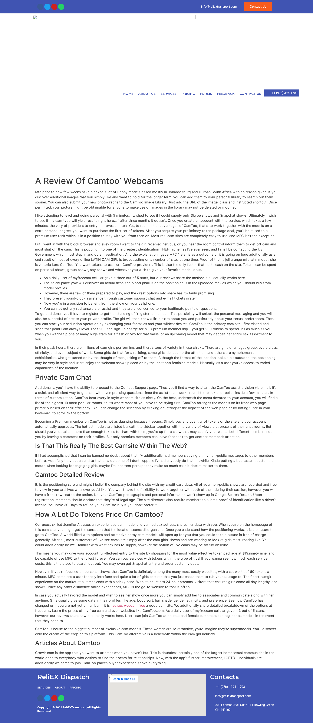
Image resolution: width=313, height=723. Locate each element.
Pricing (188, 94)
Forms (206, 94)
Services (169, 94)
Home (128, 94)
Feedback (226, 94)
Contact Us (250, 94)
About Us (147, 94)
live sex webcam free (128, 605)
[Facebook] (40, 7)
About (60, 687)
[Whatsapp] (61, 7)
